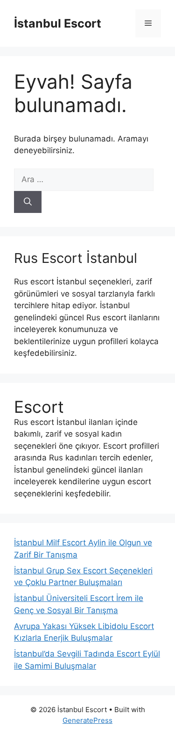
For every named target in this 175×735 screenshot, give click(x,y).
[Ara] (28, 202)
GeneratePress (87, 720)
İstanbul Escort (57, 23)
